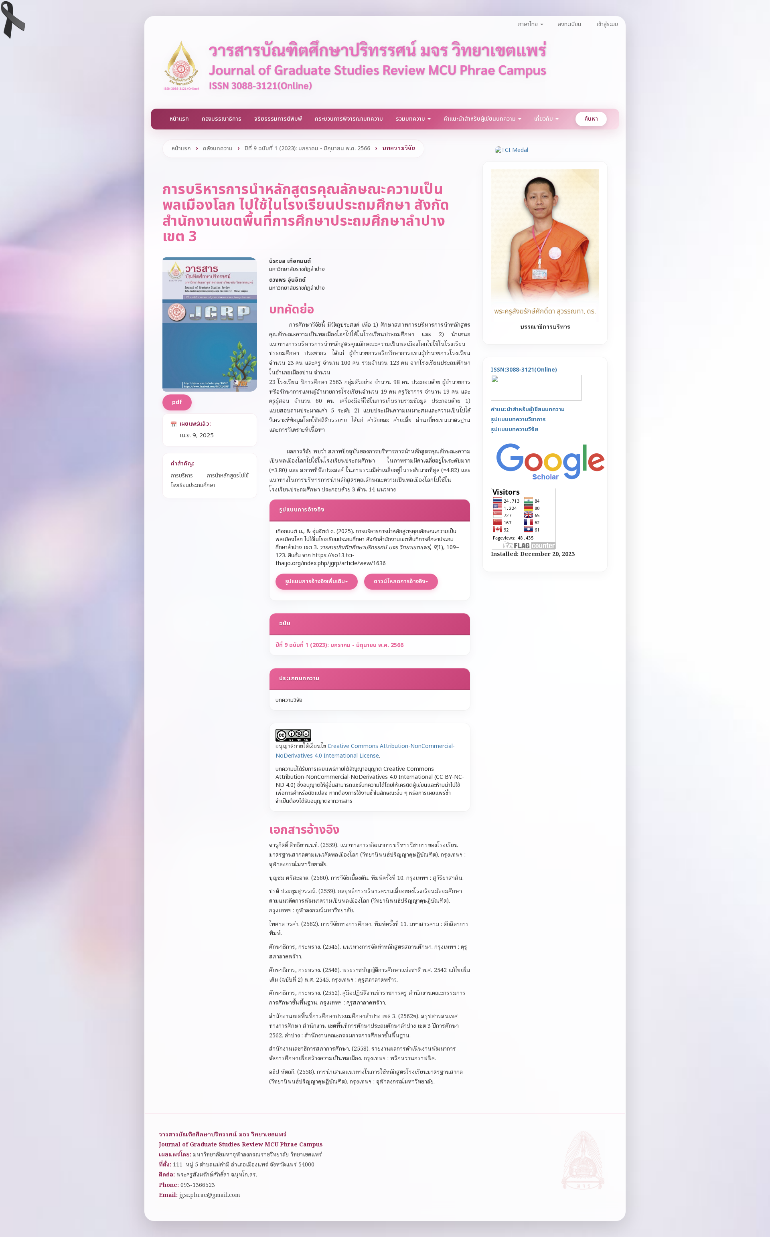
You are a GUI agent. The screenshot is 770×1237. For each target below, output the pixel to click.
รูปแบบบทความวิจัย (514, 429)
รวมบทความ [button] (411, 119)
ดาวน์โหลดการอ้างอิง (399, 581)
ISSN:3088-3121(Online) (524, 369)
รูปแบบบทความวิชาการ (518, 419)
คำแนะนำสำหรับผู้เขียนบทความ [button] (480, 119)
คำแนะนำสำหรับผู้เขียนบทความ (528, 409)
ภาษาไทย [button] (528, 24)
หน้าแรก (179, 119)
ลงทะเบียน (569, 24)
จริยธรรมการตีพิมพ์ (278, 119)
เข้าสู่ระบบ (607, 24)
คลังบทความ (218, 148)
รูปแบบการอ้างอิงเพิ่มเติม (315, 581)
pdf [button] (177, 402)
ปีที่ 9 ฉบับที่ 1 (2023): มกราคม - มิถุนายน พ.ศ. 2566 (307, 148)
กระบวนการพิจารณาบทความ (349, 119)
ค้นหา (591, 119)
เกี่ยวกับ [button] (544, 119)
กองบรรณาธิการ (221, 119)
